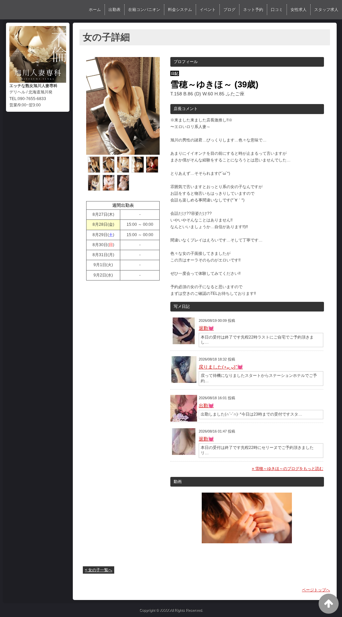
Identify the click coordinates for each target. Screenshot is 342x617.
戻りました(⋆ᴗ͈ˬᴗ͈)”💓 (221, 367)
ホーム (95, 9)
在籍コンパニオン (144, 9)
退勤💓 (206, 328)
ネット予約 (253, 9)
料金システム (180, 9)
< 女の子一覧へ (98, 570)
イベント (208, 9)
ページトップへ (316, 590)
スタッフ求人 (326, 9)
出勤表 (115, 9)
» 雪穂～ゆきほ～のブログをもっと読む (287, 468)
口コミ (277, 9)
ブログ (229, 9)
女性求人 (299, 9)
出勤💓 (206, 405)
